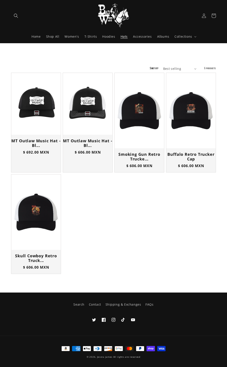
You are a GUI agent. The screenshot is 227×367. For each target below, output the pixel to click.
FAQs (149, 304)
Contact (95, 304)
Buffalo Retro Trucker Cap (190, 157)
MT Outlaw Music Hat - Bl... (36, 143)
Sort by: (154, 68)
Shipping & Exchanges (123, 304)
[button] (16, 16)
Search (78, 304)
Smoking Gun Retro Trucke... (139, 157)
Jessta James (104, 356)
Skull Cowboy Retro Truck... (36, 258)
